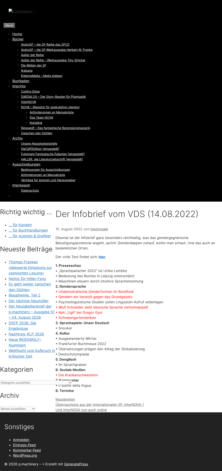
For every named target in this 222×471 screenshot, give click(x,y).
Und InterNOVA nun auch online (81, 410)
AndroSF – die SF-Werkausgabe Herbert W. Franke (57, 49)
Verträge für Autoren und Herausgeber (48, 180)
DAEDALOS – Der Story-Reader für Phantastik (53, 96)
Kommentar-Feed (27, 450)
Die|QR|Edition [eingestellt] (40, 149)
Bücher (18, 39)
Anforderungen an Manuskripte (52, 112)
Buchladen (20, 81)
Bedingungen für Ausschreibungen (45, 169)
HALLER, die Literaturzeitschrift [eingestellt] (52, 159)
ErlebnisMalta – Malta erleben (41, 76)
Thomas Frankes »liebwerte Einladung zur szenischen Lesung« (30, 267)
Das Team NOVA (41, 117)
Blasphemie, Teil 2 (24, 295)
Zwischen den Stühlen (36, 133)
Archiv (17, 138)
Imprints (19, 86)
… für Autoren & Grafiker (30, 236)
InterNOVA (28, 102)
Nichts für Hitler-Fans (27, 279)
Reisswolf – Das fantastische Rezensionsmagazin (55, 128)
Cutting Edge (30, 91)
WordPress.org (25, 455)
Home (17, 34)
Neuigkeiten (65, 399)
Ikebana (27, 70)
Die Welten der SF (33, 65)
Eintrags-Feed (24, 445)
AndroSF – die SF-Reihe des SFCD (45, 44)
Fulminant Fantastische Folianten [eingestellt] (53, 154)
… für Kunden (20, 225)
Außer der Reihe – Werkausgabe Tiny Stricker (53, 60)
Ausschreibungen (26, 164)
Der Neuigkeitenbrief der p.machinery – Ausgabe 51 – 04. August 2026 (32, 312)
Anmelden (21, 440)
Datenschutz (30, 190)
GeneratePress (76, 464)
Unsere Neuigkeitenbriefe (39, 143)
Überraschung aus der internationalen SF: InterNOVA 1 (100, 404)
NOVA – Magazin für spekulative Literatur (50, 107)
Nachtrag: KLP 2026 (26, 334)
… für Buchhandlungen (28, 230)
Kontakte (36, 122)
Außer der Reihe (32, 55)
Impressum (21, 185)
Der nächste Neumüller (29, 301)
